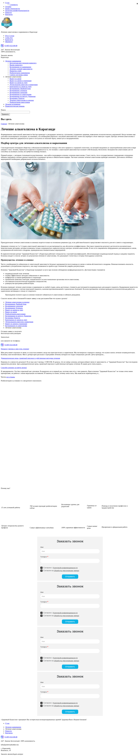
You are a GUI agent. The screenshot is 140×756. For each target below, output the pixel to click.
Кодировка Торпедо (17, 98)
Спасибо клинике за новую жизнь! (14, 368)
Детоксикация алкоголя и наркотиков (24, 85)
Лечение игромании (12, 104)
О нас (7, 3)
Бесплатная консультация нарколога (23, 63)
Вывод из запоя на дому (19, 83)
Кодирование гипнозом (18, 92)
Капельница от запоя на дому (21, 87)
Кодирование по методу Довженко (23, 96)
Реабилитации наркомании (20, 73)
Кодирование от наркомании (20, 67)
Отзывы (8, 7)
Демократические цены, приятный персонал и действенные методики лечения (30, 358)
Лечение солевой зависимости (21, 69)
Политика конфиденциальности (17, 10)
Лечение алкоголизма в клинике (22, 100)
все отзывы (10, 377)
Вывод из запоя (15, 79)
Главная (4, 124)
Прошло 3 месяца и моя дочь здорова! (15, 349)
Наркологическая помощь (14, 106)
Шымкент (9, 42)
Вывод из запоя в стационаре (21, 81)
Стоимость (14, 5)
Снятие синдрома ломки (19, 75)
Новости (8, 12)
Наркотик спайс (16, 71)
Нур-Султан (9, 36)
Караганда (9, 40)
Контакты (9, 14)
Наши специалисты (12, 8)
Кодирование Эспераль (18, 90)
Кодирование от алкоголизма (20, 94)
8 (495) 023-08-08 (11, 46)
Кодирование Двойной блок (20, 88)
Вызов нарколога (16, 65)
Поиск (3, 110)
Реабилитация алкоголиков (20, 102)
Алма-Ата (9, 38)
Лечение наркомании (13, 61)
